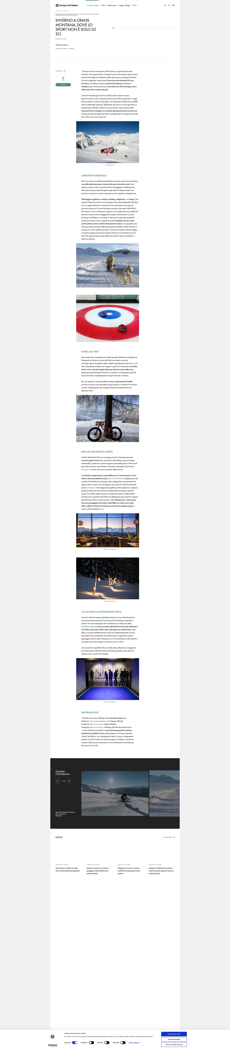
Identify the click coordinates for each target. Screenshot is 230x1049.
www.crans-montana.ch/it (99, 721)
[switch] (91, 1042)
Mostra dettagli (134, 1042)
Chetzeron (85, 469)
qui (101, 509)
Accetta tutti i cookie (174, 1034)
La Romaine (91, 488)
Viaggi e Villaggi (124, 5)
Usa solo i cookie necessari (174, 1044)
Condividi (59, 71)
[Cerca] (169, 5)
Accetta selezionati (174, 1039)
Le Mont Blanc (116, 478)
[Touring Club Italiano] (67, 5)
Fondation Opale (88, 626)
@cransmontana (96, 724)
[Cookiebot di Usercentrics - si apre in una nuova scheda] (52, 1045)
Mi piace (63, 84)
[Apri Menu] (173, 5)
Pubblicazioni (111, 5)
